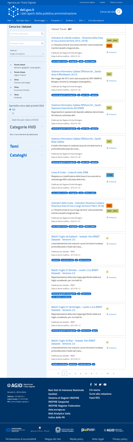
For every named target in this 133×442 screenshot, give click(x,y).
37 (108, 373)
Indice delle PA (56, 417)
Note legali (98, 439)
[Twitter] (100, 384)
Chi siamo (94, 390)
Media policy (76, 439)
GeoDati (52, 394)
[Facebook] (91, 384)
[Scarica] (107, 238)
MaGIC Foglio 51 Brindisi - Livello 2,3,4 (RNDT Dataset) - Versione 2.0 (75, 271)
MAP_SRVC (112, 40)
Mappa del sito (53, 439)
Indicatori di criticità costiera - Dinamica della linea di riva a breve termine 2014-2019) (77, 39)
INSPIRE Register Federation (64, 406)
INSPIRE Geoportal (58, 402)
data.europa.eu (56, 409)
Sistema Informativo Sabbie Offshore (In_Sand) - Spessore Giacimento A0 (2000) (76, 106)
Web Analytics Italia (59, 413)
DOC (109, 74)
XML (109, 45)
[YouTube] (105, 384)
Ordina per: (13, 50)
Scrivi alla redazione (100, 394)
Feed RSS (94, 398)
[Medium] (95, 384)
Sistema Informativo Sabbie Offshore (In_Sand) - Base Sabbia (76, 140)
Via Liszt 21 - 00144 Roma (16, 392)
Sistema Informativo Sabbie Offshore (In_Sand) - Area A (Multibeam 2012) (76, 72)
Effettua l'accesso (116, 2)
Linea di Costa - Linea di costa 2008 (69, 172)
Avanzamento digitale (87, 2)
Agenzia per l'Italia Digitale (21, 2)
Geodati (102, 2)
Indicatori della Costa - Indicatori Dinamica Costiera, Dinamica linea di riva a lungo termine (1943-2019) (78, 204)
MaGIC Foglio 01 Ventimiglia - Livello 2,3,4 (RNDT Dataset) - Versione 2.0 (76, 308)
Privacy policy (120, 439)
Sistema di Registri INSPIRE (63, 398)
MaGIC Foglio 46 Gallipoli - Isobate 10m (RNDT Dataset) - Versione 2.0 (75, 238)
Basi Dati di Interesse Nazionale (66, 390)
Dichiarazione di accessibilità (21, 439)
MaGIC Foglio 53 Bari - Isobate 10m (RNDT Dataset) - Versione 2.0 (73, 342)
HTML (110, 175)
